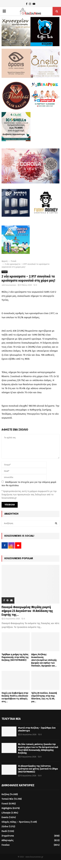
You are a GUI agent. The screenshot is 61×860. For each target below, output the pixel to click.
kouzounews (10, 285)
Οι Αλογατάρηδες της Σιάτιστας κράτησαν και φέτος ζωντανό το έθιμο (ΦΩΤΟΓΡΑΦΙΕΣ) (38, 769)
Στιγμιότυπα (8, 835)
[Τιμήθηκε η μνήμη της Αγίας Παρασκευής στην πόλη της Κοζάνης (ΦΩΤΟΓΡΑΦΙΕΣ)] (16, 641)
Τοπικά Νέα (7, 799)
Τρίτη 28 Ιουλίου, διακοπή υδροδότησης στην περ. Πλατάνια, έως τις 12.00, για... (44, 697)
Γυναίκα (6, 845)
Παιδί (4, 831)
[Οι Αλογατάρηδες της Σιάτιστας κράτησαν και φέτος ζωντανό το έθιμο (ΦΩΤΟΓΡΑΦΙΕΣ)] (9, 770)
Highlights (7, 808)
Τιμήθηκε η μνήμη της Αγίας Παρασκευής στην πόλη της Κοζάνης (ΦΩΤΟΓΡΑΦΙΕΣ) (15, 657)
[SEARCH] (56, 523)
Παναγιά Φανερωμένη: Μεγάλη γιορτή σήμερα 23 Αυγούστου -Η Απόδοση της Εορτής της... (27, 611)
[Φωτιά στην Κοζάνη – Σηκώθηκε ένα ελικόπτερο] (9, 731)
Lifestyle (6, 812)
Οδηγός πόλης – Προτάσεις (16, 822)
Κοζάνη (5, 794)
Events (5, 817)
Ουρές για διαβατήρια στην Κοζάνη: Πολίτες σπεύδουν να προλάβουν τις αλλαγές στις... (15, 697)
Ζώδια (5, 826)
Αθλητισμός (7, 840)
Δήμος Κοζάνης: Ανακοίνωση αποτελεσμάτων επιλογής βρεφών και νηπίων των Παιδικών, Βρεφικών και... (44, 660)
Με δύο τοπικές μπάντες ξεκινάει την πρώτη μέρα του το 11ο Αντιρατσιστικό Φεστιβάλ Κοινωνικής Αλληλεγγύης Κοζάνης (38, 748)
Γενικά (4, 272)
